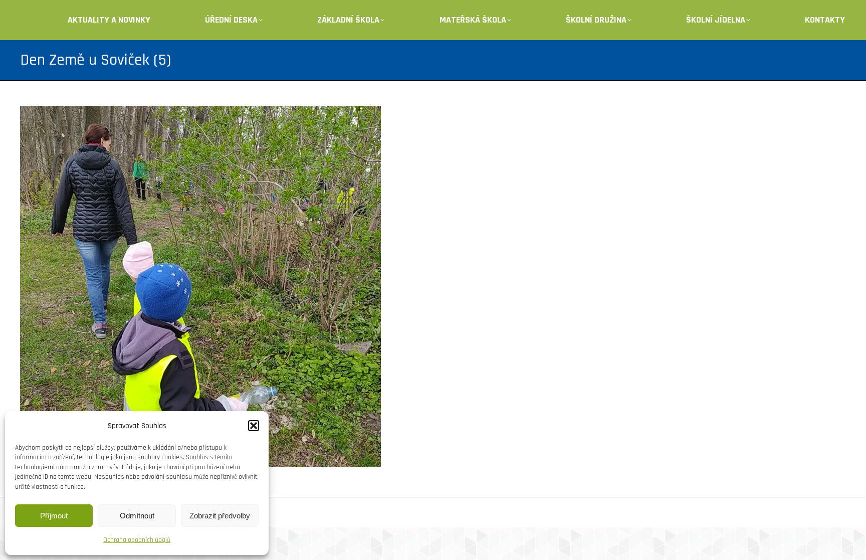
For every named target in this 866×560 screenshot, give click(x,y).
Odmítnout (137, 515)
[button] (254, 426)
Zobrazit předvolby (219, 515)
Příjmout (54, 515)
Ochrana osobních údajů (136, 540)
